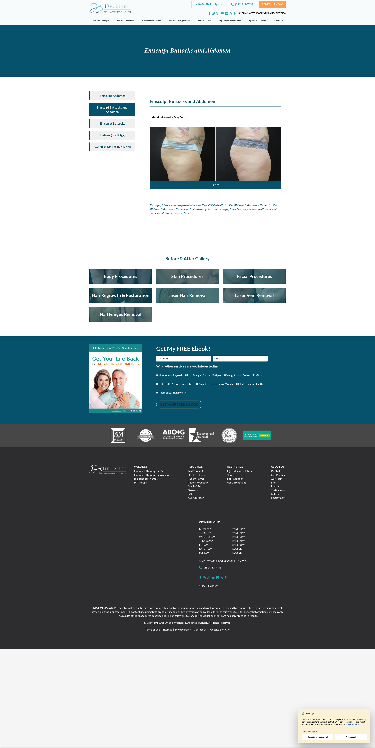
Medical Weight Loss (179, 20)
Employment (278, 497)
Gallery (275, 493)
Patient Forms (196, 478)
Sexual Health (205, 20)
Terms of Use (152, 629)
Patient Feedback (198, 482)
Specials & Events (257, 20)
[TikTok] (217, 13)
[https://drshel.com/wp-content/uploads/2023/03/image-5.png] (229, 435)
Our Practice (278, 474)
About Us (278, 20)
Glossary (193, 490)
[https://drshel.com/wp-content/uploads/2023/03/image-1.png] (118, 435)
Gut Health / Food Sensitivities (176, 383)
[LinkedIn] (226, 13)
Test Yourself (195, 471)
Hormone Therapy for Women (151, 474)
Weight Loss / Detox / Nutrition (244, 375)
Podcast (275, 486)
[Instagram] (213, 13)
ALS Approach (196, 497)
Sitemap (167, 629)
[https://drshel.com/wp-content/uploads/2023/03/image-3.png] (173, 435)
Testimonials (278, 490)
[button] (208, 4)
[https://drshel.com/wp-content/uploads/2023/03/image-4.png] (201, 435)
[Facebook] (209, 13)
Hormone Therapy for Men (149, 471)
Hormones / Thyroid (170, 375)
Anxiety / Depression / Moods (216, 383)
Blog (273, 482)
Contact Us (200, 629)
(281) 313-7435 (212, 567)
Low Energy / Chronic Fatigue (204, 375)
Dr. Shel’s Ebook (197, 474)
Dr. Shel (275, 471)
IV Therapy (140, 482)
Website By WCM (219, 629)
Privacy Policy (183, 629)
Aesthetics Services (151, 20)
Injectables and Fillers (239, 471)
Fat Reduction (235, 478)
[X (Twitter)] (231, 13)
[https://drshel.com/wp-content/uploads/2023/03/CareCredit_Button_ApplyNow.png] (257, 435)
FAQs (191, 493)
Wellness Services (125, 20)
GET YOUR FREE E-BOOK (179, 404)
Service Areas (208, 586)
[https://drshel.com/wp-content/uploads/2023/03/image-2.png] (146, 435)
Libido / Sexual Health (250, 383)
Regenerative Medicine (230, 20)
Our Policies (195, 486)
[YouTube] (222, 13)
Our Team (276, 478)
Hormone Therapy (100, 20)
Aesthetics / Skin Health (172, 392)
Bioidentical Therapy (146, 478)
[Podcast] (234, 13)
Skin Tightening (236, 474)
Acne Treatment (236, 482)
